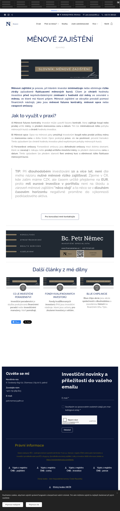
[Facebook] (5, 15)
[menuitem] (39, 24)
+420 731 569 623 (110, 15)
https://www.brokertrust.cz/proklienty (60, 460)
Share (17, 322)
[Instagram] (8, 15)
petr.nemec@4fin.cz (92, 15)
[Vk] (12, 15)
